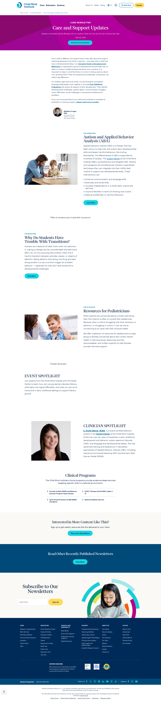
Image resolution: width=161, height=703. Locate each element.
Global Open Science (88, 635)
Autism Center (113, 158)
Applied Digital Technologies (90, 637)
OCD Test (43, 655)
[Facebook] (87, 681)
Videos (43, 640)
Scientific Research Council (90, 648)
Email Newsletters (35, 13)
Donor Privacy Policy (84, 698)
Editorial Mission (107, 646)
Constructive (84, 695)
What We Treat (24, 632)
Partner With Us (127, 637)
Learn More (90, 203)
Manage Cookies (105, 698)
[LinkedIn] (103, 681)
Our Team (105, 640)
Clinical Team (24, 643)
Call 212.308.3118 (42, 682)
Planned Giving (127, 640)
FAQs (21, 646)
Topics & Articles (46, 632)
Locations (23, 640)
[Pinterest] (99, 681)
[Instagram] (95, 681)
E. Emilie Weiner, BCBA (94, 430)
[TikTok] (116, 681)
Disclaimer (95, 698)
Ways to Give (24, 13)
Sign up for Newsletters (80, 533)
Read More (32, 276)
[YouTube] (107, 681)
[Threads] (111, 681)
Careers (104, 649)
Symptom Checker (46, 635)
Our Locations (106, 637)
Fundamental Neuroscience (90, 629)
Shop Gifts (126, 635)
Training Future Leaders (89, 640)
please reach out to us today (87, 102)
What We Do (65, 631)
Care (42, 5)
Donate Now (126, 632)
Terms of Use (54, 698)
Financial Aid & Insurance (28, 637)
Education (51, 5)
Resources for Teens (47, 643)
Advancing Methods (88, 632)
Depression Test (45, 652)
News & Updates (107, 632)
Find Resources (45, 637)
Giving (102, 5)
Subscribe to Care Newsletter (80, 42)
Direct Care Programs (67, 633)
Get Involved (126, 643)
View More (80, 562)
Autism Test (44, 649)
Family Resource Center (48, 629)
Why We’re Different (26, 635)
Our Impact (105, 629)
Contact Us (105, 652)
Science (60, 5)
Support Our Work (56, 664)
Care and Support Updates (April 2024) (56, 13)
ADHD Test (44, 646)
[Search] (116, 5)
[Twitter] (90, 681)
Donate (139, 5)
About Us (89, 5)
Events (104, 635)
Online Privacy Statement (68, 698)
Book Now (127, 5)
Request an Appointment (27, 629)
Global (96, 5)
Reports (104, 643)
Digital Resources (66, 641)
